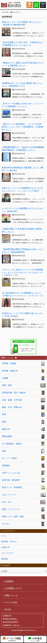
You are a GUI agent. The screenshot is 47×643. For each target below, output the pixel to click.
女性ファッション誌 (11, 473)
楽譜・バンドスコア (11, 509)
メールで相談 (13, 639)
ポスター (6, 524)
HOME (6, 12)
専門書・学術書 (9, 363)
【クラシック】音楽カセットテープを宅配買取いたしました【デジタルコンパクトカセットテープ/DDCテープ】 (22, 272)
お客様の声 (5, 547)
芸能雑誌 (6, 465)
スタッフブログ (7, 553)
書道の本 (6, 429)
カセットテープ (9, 495)
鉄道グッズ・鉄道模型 (12, 487)
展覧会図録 (7, 436)
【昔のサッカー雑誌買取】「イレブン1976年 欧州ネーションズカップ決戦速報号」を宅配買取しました (23, 127)
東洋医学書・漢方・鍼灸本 (14, 393)
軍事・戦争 (7, 385)
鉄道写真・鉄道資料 (11, 480)
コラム (3, 536)
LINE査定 (36, 639)
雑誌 (4, 451)
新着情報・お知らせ (9, 541)
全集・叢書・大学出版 (12, 400)
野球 (4, 414)
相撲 (4, 422)
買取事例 (4, 559)
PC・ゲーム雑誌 (9, 458)
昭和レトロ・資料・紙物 (13, 516)
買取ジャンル (7, 358)
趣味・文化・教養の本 (12, 407)
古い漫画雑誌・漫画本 (12, 444)
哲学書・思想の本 (10, 371)
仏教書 (5, 378)
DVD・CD (6, 502)
